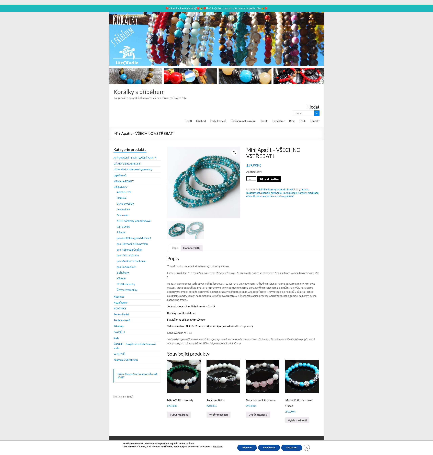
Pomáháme (278, 120)
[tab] (175, 248)
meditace (313, 192)
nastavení (218, 446)
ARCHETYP (124, 192)
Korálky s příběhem (139, 91)
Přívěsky (118, 326)
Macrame (122, 215)
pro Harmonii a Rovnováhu (132, 243)
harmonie (276, 192)
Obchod (201, 120)
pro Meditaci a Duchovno (131, 261)
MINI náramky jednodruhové (276, 189)
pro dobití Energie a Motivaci (134, 238)
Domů (188, 120)
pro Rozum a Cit (126, 266)
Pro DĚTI (119, 332)
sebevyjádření (285, 196)
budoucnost (253, 192)
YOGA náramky (126, 284)
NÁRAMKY (120, 187)
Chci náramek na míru (243, 120)
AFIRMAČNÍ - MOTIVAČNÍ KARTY (135, 157)
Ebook (264, 120)
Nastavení (291, 447)
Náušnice (118, 296)
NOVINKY (119, 308)
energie (265, 192)
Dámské (122, 197)
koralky (302, 192)
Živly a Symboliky (127, 289)
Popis (175, 247)
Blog (292, 120)
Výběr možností (179, 414)
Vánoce (121, 278)
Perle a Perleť (121, 314)
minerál (250, 196)
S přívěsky (123, 272)
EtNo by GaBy (125, 203)
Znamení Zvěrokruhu (125, 359)
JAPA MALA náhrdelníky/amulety (132, 169)
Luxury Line (123, 209)
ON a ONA (123, 226)
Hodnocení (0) (191, 247)
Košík (302, 120)
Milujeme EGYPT (123, 181)
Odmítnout (269, 447)
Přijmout (247, 447)
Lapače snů (119, 175)
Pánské (121, 232)
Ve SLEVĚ (119, 353)
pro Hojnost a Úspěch (129, 249)
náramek (261, 196)
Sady (116, 338)
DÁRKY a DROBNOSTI (127, 163)
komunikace (290, 192)
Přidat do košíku (269, 179)
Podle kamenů (218, 120)
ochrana (271, 196)
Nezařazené (120, 302)
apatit (304, 189)
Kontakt (315, 120)
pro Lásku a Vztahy (128, 255)
